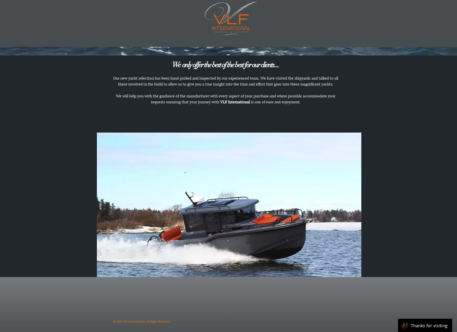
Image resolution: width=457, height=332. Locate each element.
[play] (351, 273)
